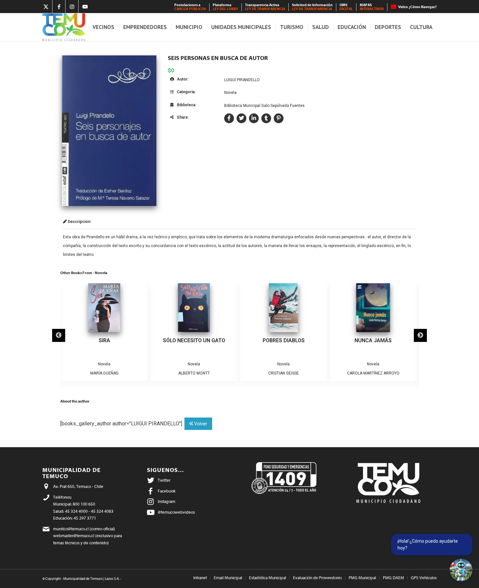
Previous (58, 335)
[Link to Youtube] (85, 6)
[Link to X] (45, 6)
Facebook (166, 491)
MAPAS (372, 7)
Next (420, 335)
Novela (230, 92)
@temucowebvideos (176, 512)
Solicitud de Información (312, 7)
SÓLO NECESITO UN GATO (194, 340)
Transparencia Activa (265, 7)
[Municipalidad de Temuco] (63, 27)
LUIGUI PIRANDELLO (242, 80)
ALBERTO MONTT (194, 373)
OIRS (346, 7)
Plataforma (225, 7)
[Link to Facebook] (58, 6)
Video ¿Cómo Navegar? (417, 7)
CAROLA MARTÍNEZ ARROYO (373, 373)
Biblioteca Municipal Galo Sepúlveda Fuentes (264, 105)
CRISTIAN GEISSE (283, 373)
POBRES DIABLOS (284, 340)
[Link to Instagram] (71, 6)
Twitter (164, 480)
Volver (200, 423)
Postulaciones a (190, 7)
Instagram (166, 501)
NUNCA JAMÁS (373, 340)
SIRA (104, 340)
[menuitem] (190, 7)
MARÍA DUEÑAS (104, 373)
